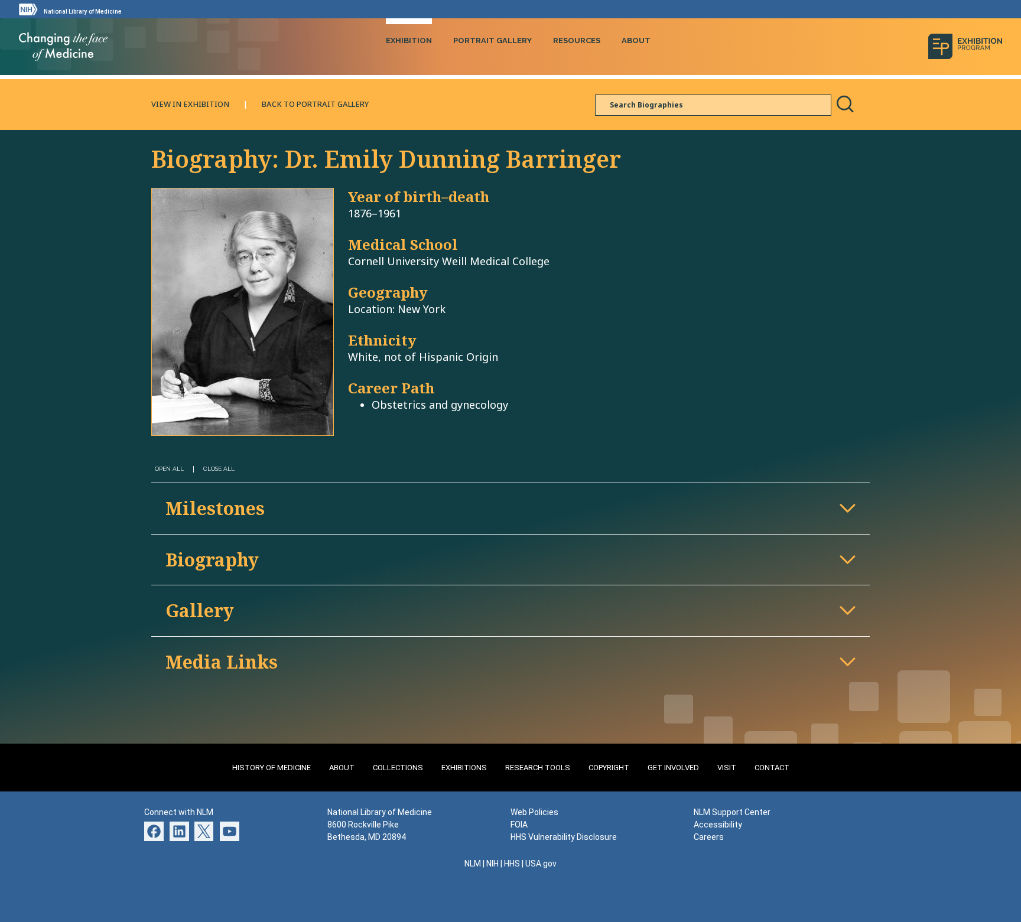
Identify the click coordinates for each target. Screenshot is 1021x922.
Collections (398, 767)
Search (845, 104)
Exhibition (409, 40)
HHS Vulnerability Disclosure (563, 837)
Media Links (221, 662)
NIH (492, 863)
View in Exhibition (190, 104)
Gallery (199, 610)
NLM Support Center (732, 812)
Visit (726, 767)
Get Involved (673, 767)
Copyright (608, 767)
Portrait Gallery (492, 40)
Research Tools (537, 767)
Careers (709, 837)
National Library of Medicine (83, 11)
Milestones (215, 508)
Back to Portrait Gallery (315, 104)
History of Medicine (271, 767)
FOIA (519, 824)
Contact (772, 767)
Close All (219, 468)
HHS (512, 863)
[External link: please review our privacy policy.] (179, 830)
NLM (472, 863)
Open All (169, 468)
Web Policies (534, 812)
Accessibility (718, 824)
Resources (576, 40)
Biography (212, 560)
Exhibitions (464, 767)
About (636, 40)
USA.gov (541, 863)
